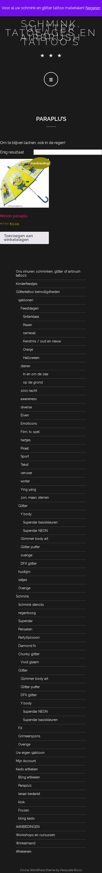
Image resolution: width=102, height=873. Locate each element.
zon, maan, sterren (35, 497)
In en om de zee (35, 374)
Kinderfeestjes (26, 284)
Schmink (22, 596)
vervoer (26, 473)
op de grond (33, 382)
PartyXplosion (29, 637)
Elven (25, 415)
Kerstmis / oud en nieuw (42, 341)
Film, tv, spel (30, 432)
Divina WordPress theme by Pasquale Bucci (51, 870)
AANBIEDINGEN (28, 827)
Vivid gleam (30, 662)
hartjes (26, 440)
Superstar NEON (35, 531)
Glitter (23, 506)
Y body (26, 514)
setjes (22, 580)
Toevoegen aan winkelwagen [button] (18, 238)
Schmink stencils (31, 605)
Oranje (28, 349)
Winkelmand (25, 843)
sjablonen (25, 300)
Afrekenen (23, 851)
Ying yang (28, 489)
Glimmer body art (34, 539)
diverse (26, 407)
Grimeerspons (29, 736)
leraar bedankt (29, 794)
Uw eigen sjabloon (30, 753)
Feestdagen (30, 308)
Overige (24, 588)
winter (25, 481)
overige (26, 555)
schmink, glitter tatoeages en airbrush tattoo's (51, 32)
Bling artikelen (29, 777)
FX (20, 728)
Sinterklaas (31, 317)
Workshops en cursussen (35, 835)
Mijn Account (26, 761)
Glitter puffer (30, 547)
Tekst (24, 465)
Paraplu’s (25, 785)
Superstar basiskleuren (40, 522)
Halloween (31, 358)
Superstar (25, 621)
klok (21, 802)
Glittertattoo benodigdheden (38, 292)
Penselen (25, 629)
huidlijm (24, 572)
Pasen (27, 325)
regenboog (27, 613)
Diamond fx (27, 646)
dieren (25, 366)
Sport (25, 456)
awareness (29, 399)
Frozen (23, 810)
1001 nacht (29, 391)
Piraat (25, 448)
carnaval (29, 333)
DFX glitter (29, 563)
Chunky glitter (29, 654)
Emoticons (29, 423)
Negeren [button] (92, 8)
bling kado (26, 818)
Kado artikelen (27, 769)
